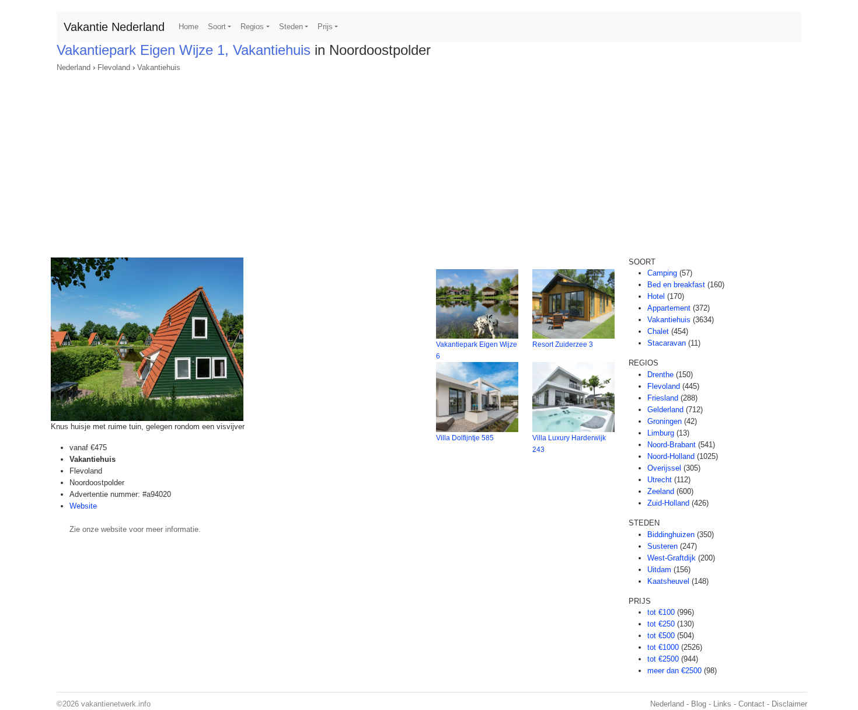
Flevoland (113, 67)
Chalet (658, 331)
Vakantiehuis (158, 67)
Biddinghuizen (671, 534)
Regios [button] (252, 26)
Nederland (73, 67)
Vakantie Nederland (114, 26)
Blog (698, 703)
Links (722, 703)
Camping (662, 273)
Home (188, 26)
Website (83, 506)
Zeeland (660, 491)
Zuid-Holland (668, 503)
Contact (751, 703)
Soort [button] (217, 26)
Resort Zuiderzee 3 (562, 344)
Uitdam (659, 569)
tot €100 (661, 612)
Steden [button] (291, 26)
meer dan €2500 (674, 670)
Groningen (664, 421)
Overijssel (664, 468)
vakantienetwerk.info (116, 703)
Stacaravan (666, 343)
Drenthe (660, 374)
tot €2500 (663, 659)
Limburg (660, 433)
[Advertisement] (429, 161)
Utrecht (659, 479)
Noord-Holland (671, 456)
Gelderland (665, 409)
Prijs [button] (325, 26)
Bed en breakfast (676, 284)
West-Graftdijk (671, 558)
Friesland (662, 398)
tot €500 (661, 635)
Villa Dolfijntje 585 (465, 438)
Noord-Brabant (671, 444)
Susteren (662, 546)
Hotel (656, 296)
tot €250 (661, 623)
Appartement (668, 308)
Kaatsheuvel (668, 581)
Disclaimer (789, 703)
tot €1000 (663, 647)
